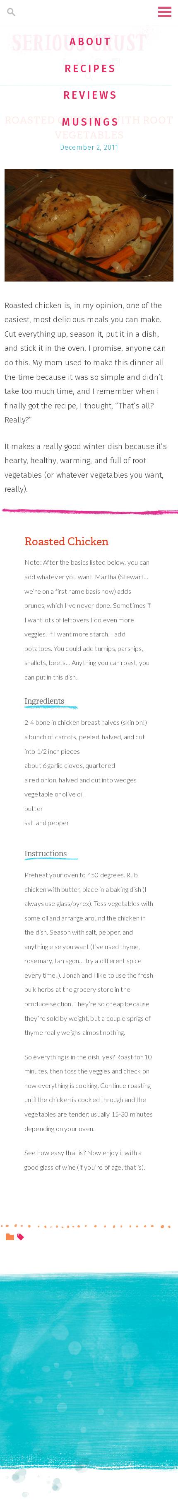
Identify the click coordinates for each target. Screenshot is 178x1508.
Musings (91, 122)
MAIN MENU (164, 12)
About (91, 42)
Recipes (91, 69)
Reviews (90, 95)
